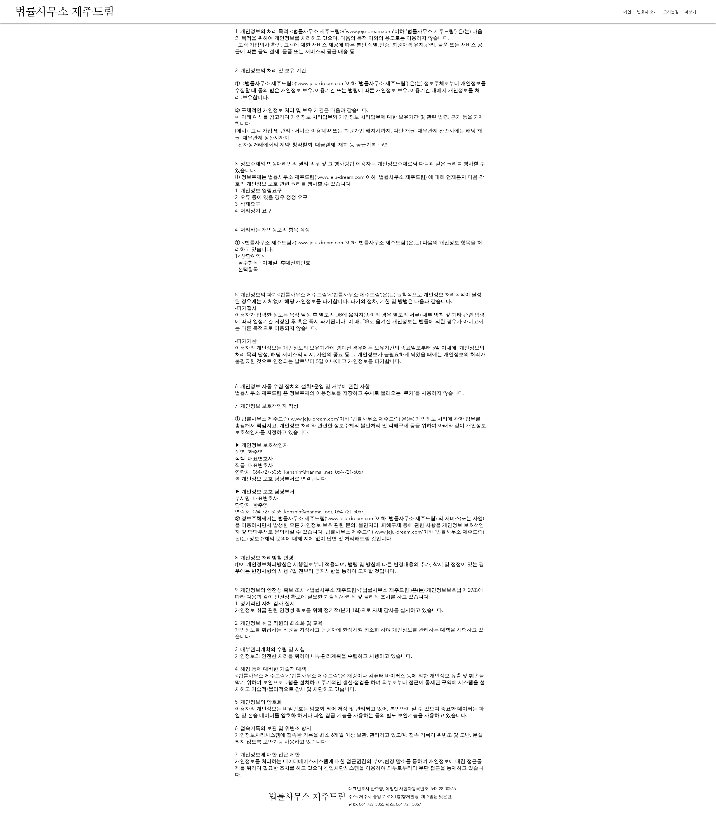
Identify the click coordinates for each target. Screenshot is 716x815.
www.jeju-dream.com (369, 31)
